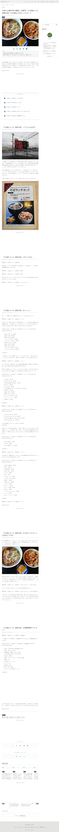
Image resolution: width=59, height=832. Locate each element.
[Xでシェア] (14, 49)
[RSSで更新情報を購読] (24, 756)
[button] (27, 49)
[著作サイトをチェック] (16, 756)
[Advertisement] (20, 83)
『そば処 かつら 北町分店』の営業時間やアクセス (15, 115)
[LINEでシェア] (23, 49)
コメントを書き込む (20, 815)
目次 (18, 94)
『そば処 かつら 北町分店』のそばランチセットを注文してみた (18, 111)
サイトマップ (20, 827)
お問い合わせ (42, 827)
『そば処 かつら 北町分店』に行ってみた (14, 102)
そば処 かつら (14, 717)
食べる (37, 827)
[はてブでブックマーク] (20, 49)
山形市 (4, 717)
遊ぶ (25, 827)
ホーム (15, 827)
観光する (32, 827)
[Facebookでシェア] (17, 49)
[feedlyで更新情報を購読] (20, 756)
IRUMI (49, 38)
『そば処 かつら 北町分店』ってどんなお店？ (14, 98)
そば (9, 717)
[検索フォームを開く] (57, 1)
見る (29, 827)
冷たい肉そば (21, 717)
